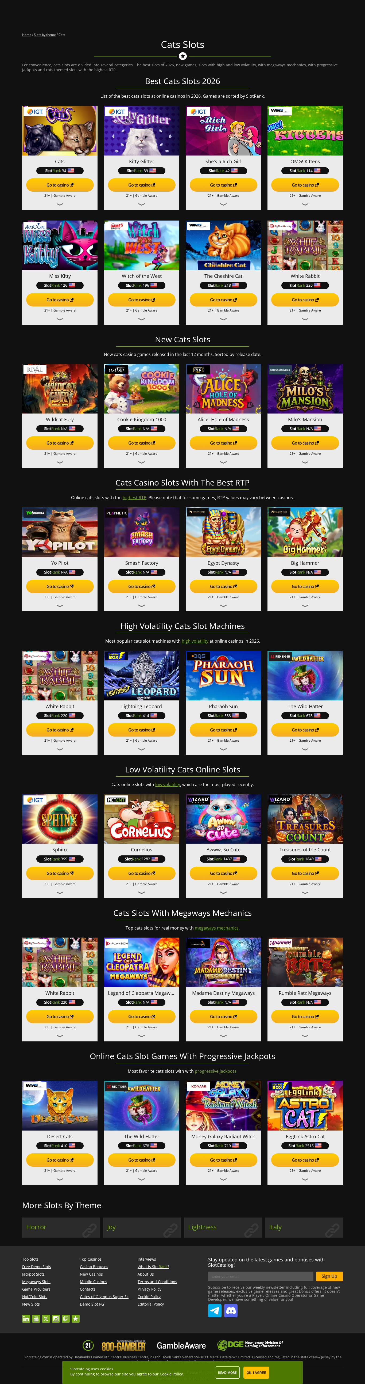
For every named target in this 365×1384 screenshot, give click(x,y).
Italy (275, 1227)
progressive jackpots (215, 1071)
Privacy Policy (149, 1289)
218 (227, 285)
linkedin (26, 1316)
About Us (146, 1274)
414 (146, 715)
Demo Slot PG (92, 1304)
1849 (309, 858)
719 (227, 1145)
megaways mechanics (217, 928)
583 (227, 715)
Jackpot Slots (33, 1274)
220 (309, 285)
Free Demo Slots (36, 1266)
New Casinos (91, 1274)
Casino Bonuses (94, 1266)
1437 (227, 858)
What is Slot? (153, 1266)
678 (309, 715)
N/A (64, 428)
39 (146, 170)
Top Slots (30, 1259)
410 (64, 1145)
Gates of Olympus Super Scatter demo (114, 1296)
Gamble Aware (64, 195)
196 (146, 285)
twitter (46, 1316)
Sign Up (329, 1276)
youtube (36, 1316)
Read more (227, 1372)
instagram (56, 1316)
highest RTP (134, 497)
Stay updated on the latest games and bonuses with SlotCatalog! (266, 1262)
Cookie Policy (149, 1296)
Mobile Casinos (93, 1281)
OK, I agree (256, 1373)
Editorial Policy (151, 1304)
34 (64, 170)
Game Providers (36, 1289)
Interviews (147, 1259)
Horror (36, 1227)
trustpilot (76, 1316)
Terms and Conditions (157, 1281)
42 (227, 170)
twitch (66, 1316)
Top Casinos (91, 1259)
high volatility (195, 641)
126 (64, 285)
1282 (146, 858)
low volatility (167, 784)
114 (309, 170)
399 (64, 858)
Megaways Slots (36, 1281)
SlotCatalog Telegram (215, 1308)
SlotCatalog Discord (231, 1308)
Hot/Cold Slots (34, 1296)
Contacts (87, 1289)
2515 (309, 1145)
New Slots (31, 1304)
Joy (111, 1227)
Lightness (202, 1227)
